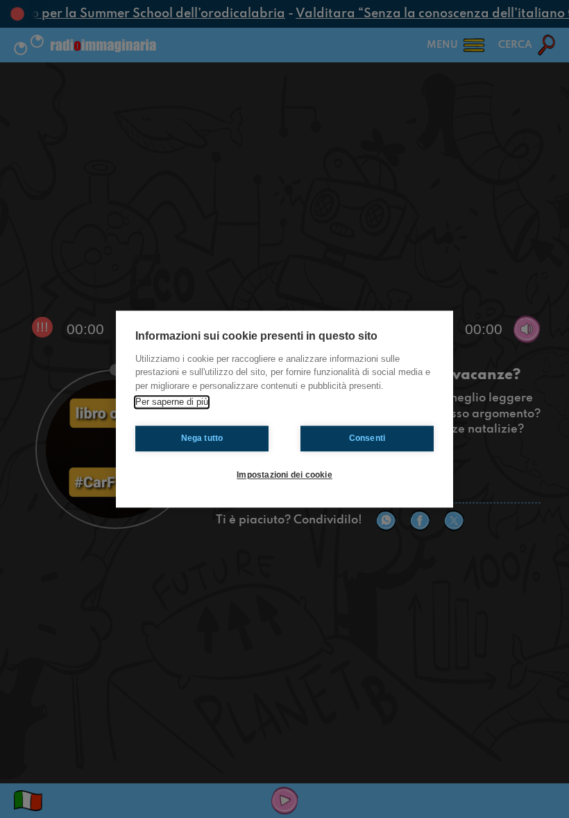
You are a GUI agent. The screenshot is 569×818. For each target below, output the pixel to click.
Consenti (367, 438)
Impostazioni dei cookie (284, 475)
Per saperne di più (171, 402)
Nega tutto (202, 438)
